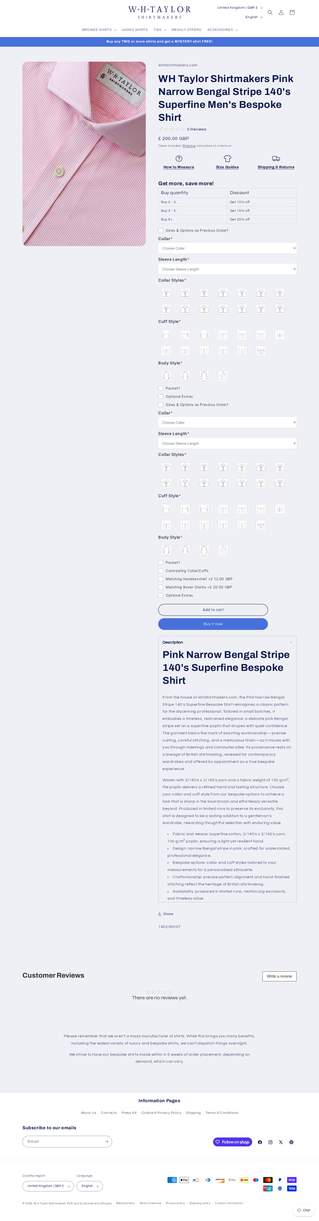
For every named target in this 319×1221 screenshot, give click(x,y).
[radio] (166, 293)
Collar (168, 238)
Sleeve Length (173, 259)
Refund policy (125, 1203)
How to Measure (178, 167)
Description (172, 642)
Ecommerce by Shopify (95, 1203)
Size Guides (227, 167)
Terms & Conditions (221, 1113)
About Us (88, 1113)
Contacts (109, 1113)
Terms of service (150, 1203)
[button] (99, 30)
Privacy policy (175, 1203)
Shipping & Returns (276, 167)
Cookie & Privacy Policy (161, 1113)
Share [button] (168, 914)
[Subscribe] (106, 1141)
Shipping (188, 145)
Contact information (229, 1203)
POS (70, 1203)
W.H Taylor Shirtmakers (50, 1203)
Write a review (279, 976)
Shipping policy (200, 1203)
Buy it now (213, 624)
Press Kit (129, 1113)
